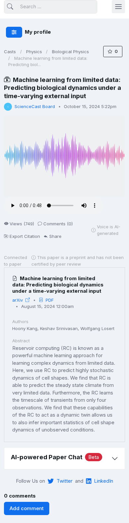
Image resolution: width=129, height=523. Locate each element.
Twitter (64, 481)
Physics (34, 51)
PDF (50, 300)
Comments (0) (58, 223)
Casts (10, 51)
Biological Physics (70, 51)
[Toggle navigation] (118, 6)
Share (55, 236)
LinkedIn (103, 481)
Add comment (27, 508)
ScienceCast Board (35, 106)
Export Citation (25, 236)
